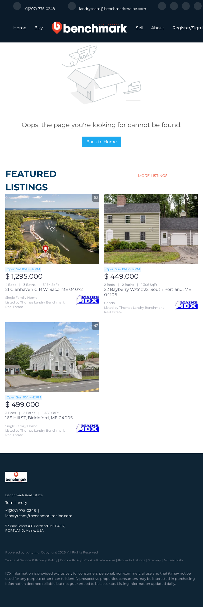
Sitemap (154, 560)
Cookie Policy (71, 560)
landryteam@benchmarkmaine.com (38, 515)
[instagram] (186, 8)
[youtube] (198, 8)
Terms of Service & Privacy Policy (31, 560)
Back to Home (101, 141)
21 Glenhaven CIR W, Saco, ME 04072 (44, 289)
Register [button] (181, 27)
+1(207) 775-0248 (20, 510)
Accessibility (173, 560)
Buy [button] (38, 27)
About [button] (157, 27)
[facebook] (162, 8)
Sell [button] (139, 27)
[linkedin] (174, 8)
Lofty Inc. (32, 552)
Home (19, 27)
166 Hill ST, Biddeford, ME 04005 (39, 417)
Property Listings (131, 560)
